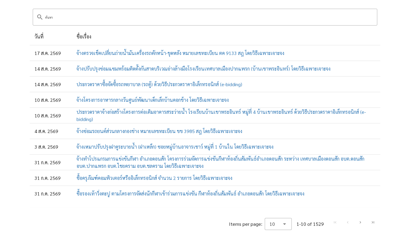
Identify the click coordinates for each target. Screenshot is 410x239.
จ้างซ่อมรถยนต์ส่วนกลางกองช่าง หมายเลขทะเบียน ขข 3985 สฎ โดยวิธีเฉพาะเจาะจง (159, 131)
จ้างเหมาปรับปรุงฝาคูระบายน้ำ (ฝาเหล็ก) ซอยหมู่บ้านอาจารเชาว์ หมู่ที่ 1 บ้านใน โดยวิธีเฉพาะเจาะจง (175, 147)
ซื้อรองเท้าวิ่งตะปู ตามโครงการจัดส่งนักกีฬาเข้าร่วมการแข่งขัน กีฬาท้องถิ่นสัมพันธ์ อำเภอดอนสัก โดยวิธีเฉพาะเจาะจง (190, 193)
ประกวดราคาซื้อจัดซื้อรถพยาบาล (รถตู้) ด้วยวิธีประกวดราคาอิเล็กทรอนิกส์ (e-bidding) (159, 84)
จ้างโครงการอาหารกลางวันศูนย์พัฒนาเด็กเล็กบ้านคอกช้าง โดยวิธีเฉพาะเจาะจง (153, 100)
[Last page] (372, 222)
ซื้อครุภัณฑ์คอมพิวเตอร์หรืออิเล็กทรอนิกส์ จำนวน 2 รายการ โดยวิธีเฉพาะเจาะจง (154, 178)
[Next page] (360, 222)
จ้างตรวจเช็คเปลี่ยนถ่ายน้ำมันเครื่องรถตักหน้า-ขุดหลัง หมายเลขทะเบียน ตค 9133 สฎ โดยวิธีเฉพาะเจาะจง (180, 53)
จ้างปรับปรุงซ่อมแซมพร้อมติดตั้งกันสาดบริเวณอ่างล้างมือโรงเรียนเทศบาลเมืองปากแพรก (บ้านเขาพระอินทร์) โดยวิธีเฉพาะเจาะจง (203, 68)
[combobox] (278, 224)
